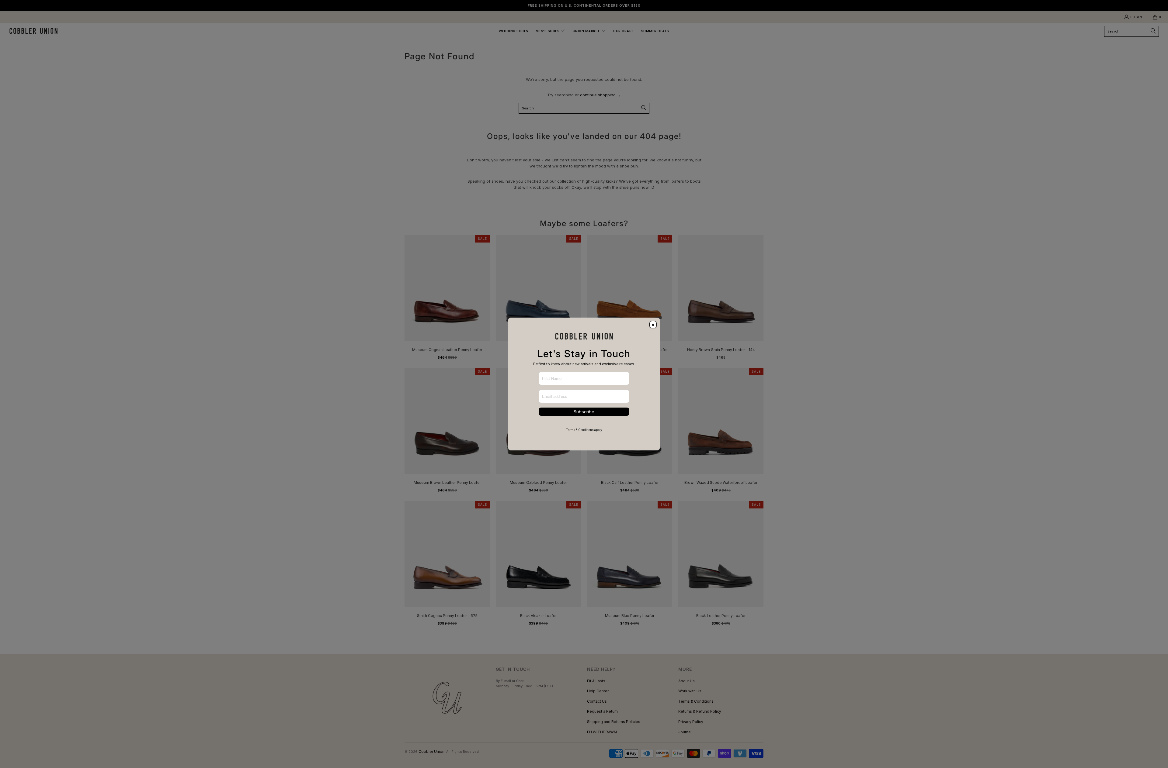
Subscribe (584, 411)
